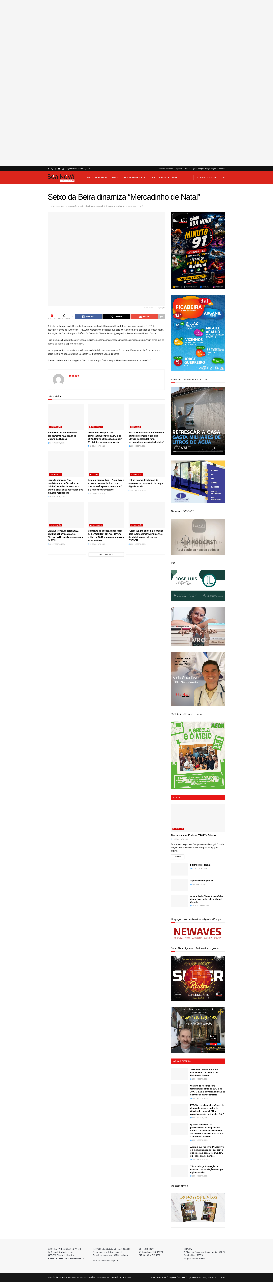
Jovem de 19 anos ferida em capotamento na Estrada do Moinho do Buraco (62, 435)
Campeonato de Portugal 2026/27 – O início (193, 835)
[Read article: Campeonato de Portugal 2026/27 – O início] (198, 818)
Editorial (187, 169)
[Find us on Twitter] (52, 168)
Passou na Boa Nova (97, 177)
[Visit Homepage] (65, 177)
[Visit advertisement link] (136, 83)
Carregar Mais (106, 554)
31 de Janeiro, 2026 (199, 868)
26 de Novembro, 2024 (60, 206)
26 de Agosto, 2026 (137, 446)
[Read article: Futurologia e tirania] (179, 869)
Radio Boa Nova (63, 1277)
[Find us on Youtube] (59, 168)
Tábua (152, 177)
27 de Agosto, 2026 (57, 443)
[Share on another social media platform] (161, 316)
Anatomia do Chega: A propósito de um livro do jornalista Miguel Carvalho (206, 899)
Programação (210, 169)
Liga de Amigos (198, 169)
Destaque (135, 427)
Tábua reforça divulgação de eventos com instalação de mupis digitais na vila (146, 483)
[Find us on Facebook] (48, 168)
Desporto (116, 177)
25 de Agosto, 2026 (97, 544)
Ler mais (179, 857)
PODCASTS (164, 177)
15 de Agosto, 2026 (180, 839)
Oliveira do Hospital (135, 177)
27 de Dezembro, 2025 (200, 906)
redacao (74, 375)
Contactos (221, 169)
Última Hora (109, 206)
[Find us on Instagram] (63, 168)
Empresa (178, 169)
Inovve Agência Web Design (120, 1277)
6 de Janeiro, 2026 (199, 884)
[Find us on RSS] (55, 168)
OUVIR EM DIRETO (207, 178)
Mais (174, 177)
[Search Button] (224, 177)
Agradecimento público (201, 880)
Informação (78, 206)
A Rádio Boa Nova (166, 169)
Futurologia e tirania (200, 865)
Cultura (94, 474)
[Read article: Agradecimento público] (179, 885)
